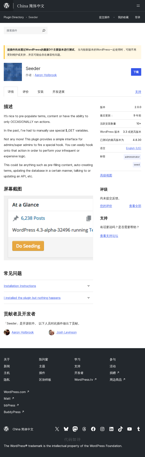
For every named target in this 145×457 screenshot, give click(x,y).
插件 (42, 373)
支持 (138, 92)
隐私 (7, 379)
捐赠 (115, 373)
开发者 (78, 373)
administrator (132, 156)
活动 (113, 366)
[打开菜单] (139, 5)
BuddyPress (14, 412)
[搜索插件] (44, 30)
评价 (26, 92)
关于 (7, 359)
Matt (9, 398)
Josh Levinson (66, 332)
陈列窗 (43, 359)
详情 (11, 92)
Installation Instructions (20, 286)
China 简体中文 (23, 429)
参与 (113, 359)
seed (137, 164)
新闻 (7, 366)
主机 (7, 373)
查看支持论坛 (109, 236)
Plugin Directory (14, 17)
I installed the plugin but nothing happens (32, 298)
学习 (77, 359)
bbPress (11, 405)
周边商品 (118, 379)
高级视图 (106, 175)
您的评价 (106, 206)
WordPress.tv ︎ (85, 379)
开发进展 (58, 92)
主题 (42, 366)
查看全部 (135, 206)
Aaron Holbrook (46, 75)
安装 (41, 92)
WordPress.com (16, 392)
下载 (136, 71)
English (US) (133, 148)
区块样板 (45, 379)
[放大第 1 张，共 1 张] (88, 201)
